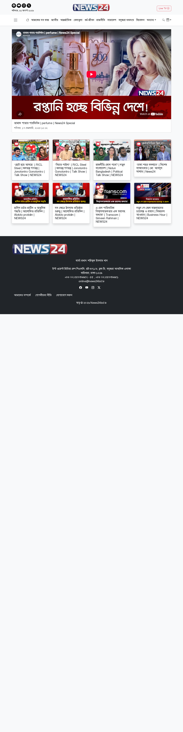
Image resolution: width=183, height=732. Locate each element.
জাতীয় (54, 20)
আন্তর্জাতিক (65, 20)
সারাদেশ (111, 20)
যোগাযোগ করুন (64, 295)
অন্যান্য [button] (150, 20)
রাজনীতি (100, 20)
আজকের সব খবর (40, 20)
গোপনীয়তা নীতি (43, 295)
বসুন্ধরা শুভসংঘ (126, 20)
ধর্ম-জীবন (89, 20)
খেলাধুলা (78, 20)
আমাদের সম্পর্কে (22, 295)
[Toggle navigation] (15, 20)
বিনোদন (140, 20)
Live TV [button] (163, 8)
